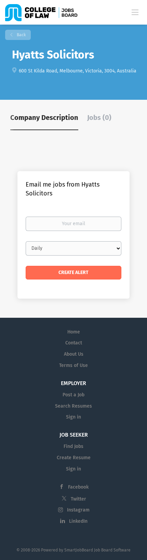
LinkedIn (78, 521)
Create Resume (74, 458)
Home (73, 332)
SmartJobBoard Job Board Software (97, 550)
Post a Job (73, 395)
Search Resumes (73, 406)
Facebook (78, 487)
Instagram (78, 510)
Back (21, 34)
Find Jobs (73, 446)
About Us (73, 354)
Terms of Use (73, 365)
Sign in (73, 417)
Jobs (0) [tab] (99, 117)
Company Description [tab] (44, 117)
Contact (73, 343)
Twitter (78, 499)
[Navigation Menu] (135, 12)
